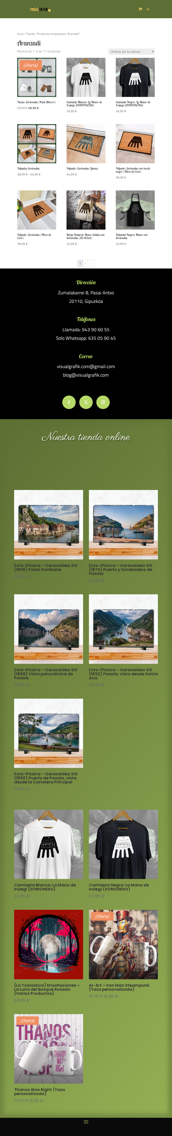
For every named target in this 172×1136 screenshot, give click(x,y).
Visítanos (86, 466)
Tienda (30, 33)
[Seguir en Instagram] (103, 402)
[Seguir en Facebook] (69, 402)
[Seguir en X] (86, 402)
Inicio (20, 33)
